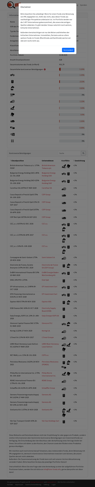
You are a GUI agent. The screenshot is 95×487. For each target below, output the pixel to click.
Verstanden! (68, 50)
